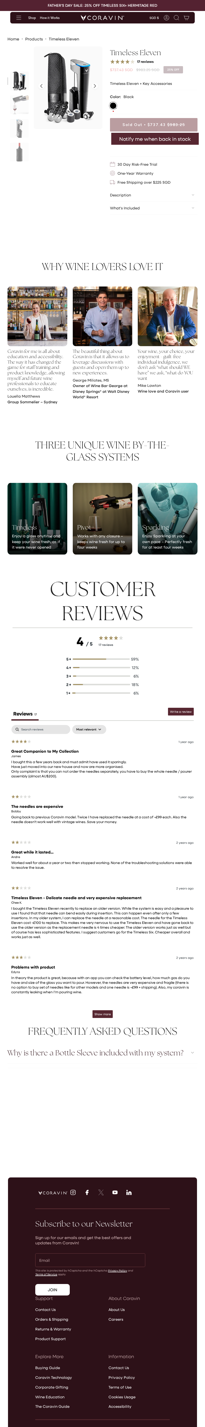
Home (13, 38)
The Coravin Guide (52, 1406)
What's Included (125, 207)
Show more (102, 1014)
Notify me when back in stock (155, 139)
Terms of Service (46, 1274)
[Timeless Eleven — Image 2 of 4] (19, 104)
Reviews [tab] (25, 713)
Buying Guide (47, 1367)
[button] (177, 17)
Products (34, 38)
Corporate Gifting (51, 1387)
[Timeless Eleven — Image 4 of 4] (19, 152)
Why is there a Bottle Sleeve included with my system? (96, 1053)
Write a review (181, 712)
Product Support (50, 1338)
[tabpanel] (102, 874)
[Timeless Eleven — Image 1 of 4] (19, 81)
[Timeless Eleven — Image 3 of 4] (19, 128)
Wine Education (49, 1396)
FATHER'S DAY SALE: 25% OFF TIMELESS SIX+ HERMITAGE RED (102, 5)
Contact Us (45, 1309)
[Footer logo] (53, 1192)
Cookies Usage (122, 1396)
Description (120, 194)
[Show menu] (19, 17)
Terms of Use (120, 1387)
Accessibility (120, 1406)
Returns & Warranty (53, 1328)
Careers (115, 1319)
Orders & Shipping (51, 1319)
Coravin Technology (53, 1377)
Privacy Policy (117, 1270)
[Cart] (187, 17)
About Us (116, 1309)
